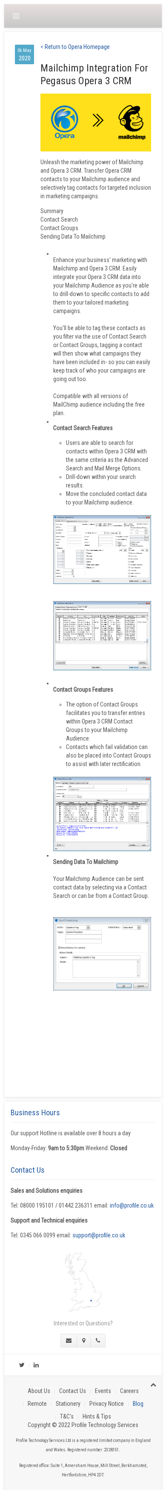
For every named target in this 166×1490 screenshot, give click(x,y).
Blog (138, 1403)
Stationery (68, 1403)
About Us (39, 1390)
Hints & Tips (97, 1416)
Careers (129, 1390)
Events (103, 1390)
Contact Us (72, 1390)
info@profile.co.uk (132, 1205)
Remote (37, 1403)
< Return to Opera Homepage (75, 46)
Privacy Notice (106, 1403)
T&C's (67, 1416)
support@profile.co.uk (98, 1235)
